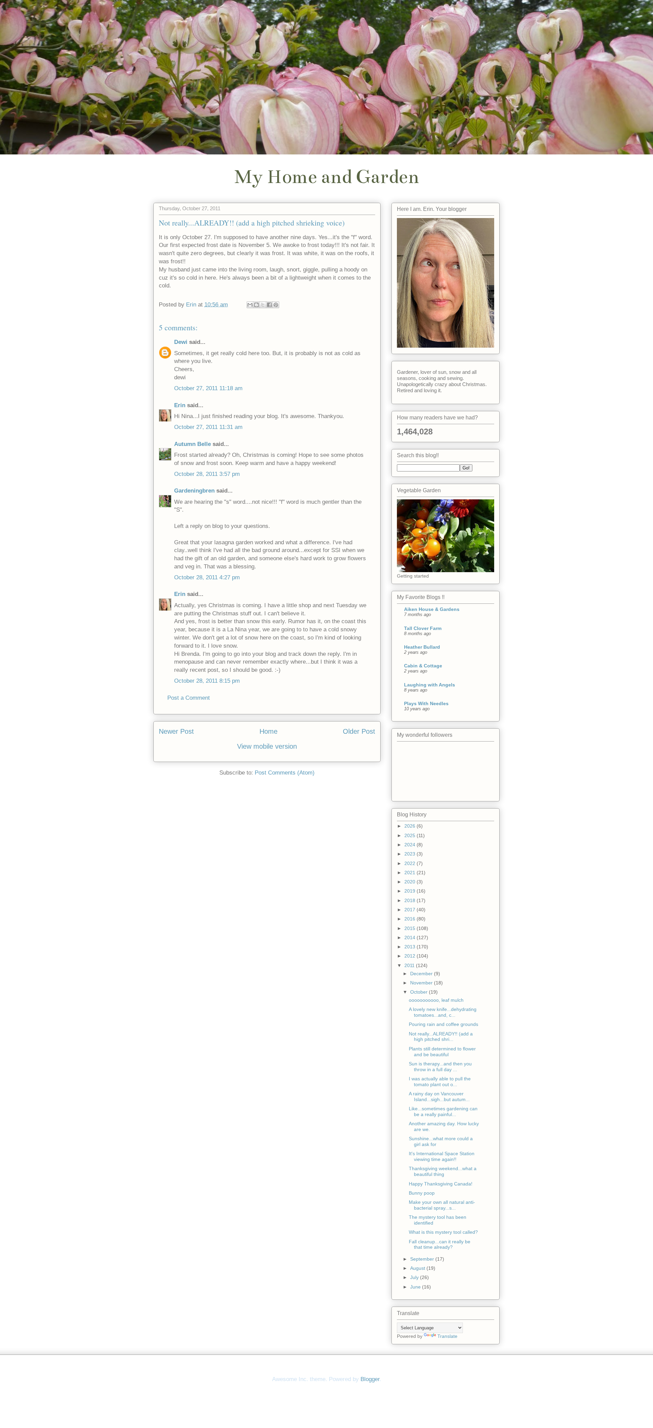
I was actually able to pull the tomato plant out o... (440, 1081)
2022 (410, 863)
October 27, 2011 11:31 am (208, 427)
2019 (410, 891)
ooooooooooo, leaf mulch (436, 1000)
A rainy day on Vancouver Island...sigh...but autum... (439, 1096)
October (419, 992)
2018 (410, 900)
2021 (410, 872)
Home (268, 731)
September (422, 1259)
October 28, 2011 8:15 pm (207, 681)
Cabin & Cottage (423, 665)
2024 (410, 844)
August (418, 1268)
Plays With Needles (426, 703)
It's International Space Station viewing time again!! (441, 1156)
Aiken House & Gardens (431, 609)
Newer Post (176, 731)
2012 (410, 956)
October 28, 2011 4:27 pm (207, 577)
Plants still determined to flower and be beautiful (442, 1051)
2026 (410, 826)
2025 (410, 835)
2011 (410, 965)
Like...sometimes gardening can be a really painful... (443, 1111)
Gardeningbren (194, 490)
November (422, 982)
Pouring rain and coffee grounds (443, 1024)
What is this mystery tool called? (443, 1232)
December (422, 973)
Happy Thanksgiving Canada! (440, 1183)
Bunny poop (422, 1193)
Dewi (180, 342)
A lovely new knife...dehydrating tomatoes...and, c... (442, 1012)
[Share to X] (262, 304)
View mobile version (267, 746)
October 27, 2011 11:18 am (208, 388)
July (415, 1277)
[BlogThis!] (256, 304)
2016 (410, 918)
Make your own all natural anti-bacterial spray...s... (442, 1205)
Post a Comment (188, 698)
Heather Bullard (422, 647)
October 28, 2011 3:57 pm (207, 474)
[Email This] (250, 304)
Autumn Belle (192, 444)
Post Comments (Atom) (285, 772)
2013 (410, 946)
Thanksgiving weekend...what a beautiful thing (442, 1171)
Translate (447, 1336)
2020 (410, 881)
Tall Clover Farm (422, 628)
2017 (410, 909)
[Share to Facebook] (269, 304)
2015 (410, 928)
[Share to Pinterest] (275, 304)
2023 (410, 854)
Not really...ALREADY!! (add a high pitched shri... (441, 1036)
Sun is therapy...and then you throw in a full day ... (440, 1066)
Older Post (359, 731)
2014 (410, 937)
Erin (179, 405)
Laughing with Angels (429, 684)
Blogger (370, 1379)
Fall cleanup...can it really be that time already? (439, 1244)
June (416, 1287)
